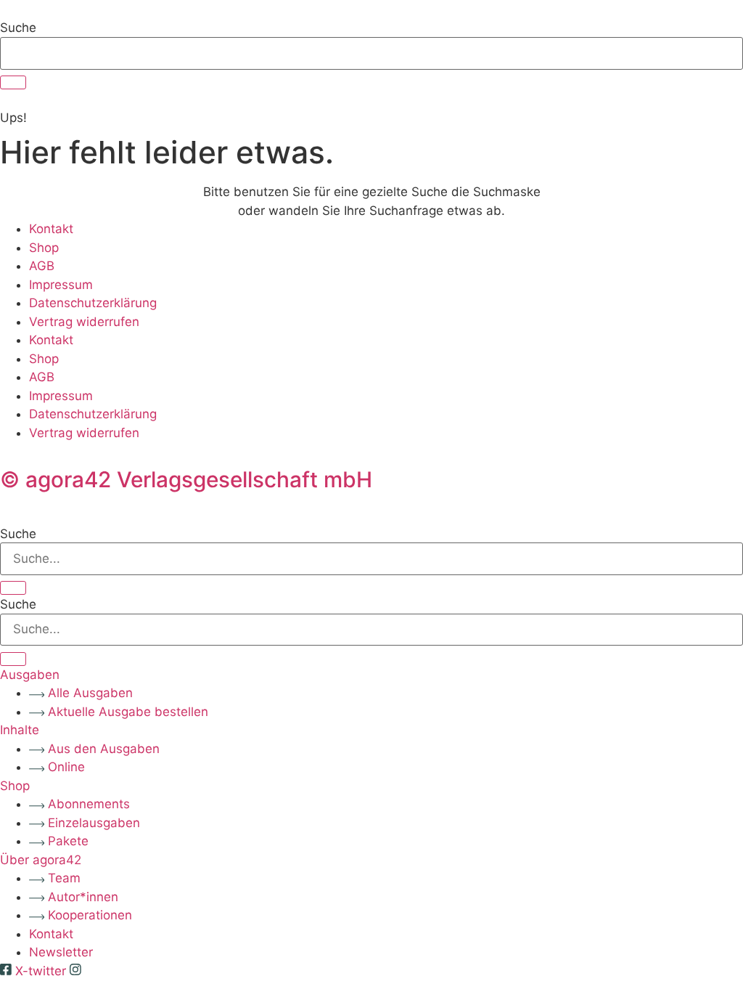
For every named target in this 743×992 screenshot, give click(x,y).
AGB (41, 266)
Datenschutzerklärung (93, 303)
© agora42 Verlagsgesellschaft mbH (186, 479)
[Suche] (13, 82)
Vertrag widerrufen (84, 321)
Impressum (61, 284)
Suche (18, 28)
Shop (44, 247)
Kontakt (51, 228)
